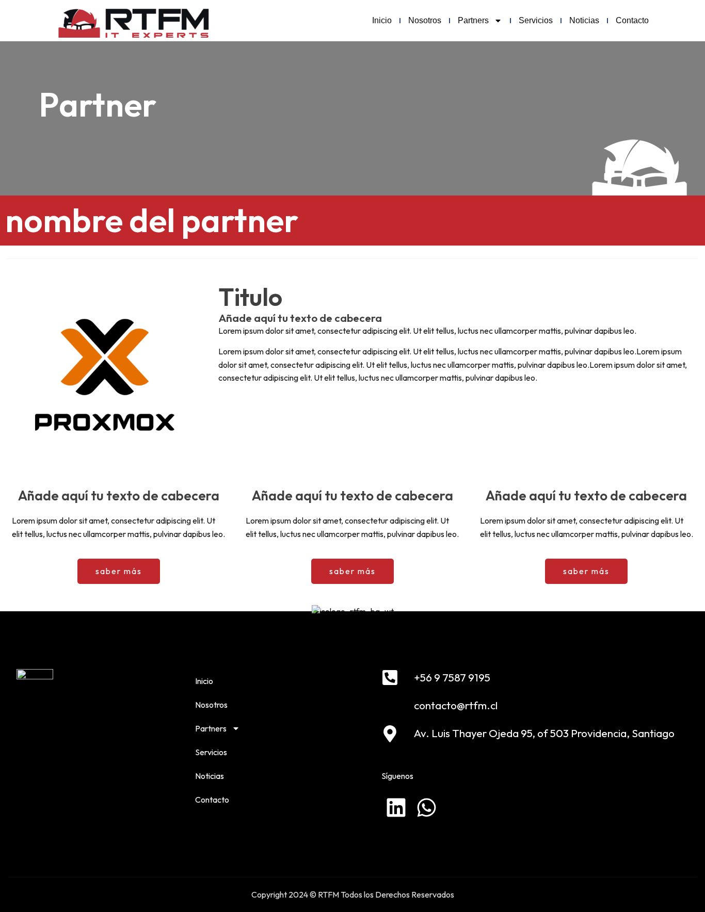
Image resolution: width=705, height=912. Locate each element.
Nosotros (424, 20)
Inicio (382, 20)
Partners (473, 20)
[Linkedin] (396, 807)
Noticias (584, 20)
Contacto (632, 20)
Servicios (536, 20)
